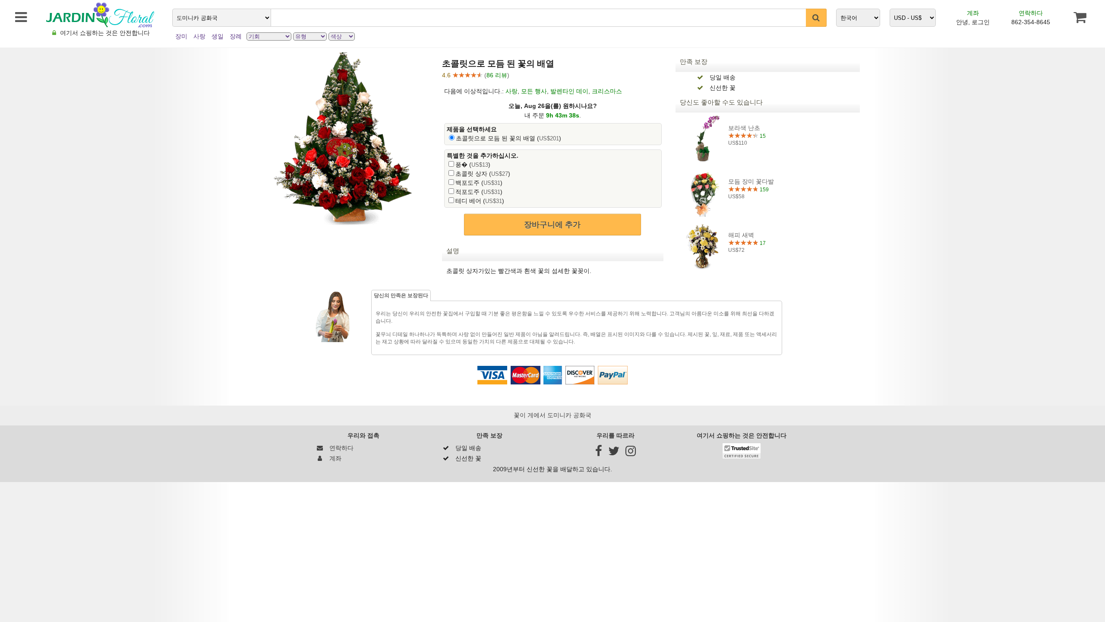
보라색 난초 (744, 127)
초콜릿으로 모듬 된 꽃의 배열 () (508, 138)
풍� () (472, 164)
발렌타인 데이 (569, 91)
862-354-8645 (1030, 22)
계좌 (973, 13)
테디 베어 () (479, 200)
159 (763, 190)
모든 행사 (534, 91)
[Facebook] (598, 453)
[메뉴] (16, 17)
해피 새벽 (741, 235)
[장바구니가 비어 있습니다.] (1079, 17)
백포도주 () (478, 182)
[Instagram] (630, 453)
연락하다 (1031, 13)
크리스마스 (607, 91)
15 (762, 136)
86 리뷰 (496, 75)
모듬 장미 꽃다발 (751, 181)
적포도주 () (478, 191)
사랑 (511, 91)
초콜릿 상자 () (482, 173)
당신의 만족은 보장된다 (401, 295)
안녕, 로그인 (973, 22)
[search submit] (816, 18)
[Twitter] (614, 453)
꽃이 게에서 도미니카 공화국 (552, 415)
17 (762, 243)
